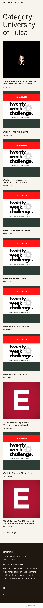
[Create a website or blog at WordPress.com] (4, 594)
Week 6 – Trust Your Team (15, 374)
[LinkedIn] (4, 588)
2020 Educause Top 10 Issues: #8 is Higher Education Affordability (18, 522)
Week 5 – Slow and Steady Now (17, 473)
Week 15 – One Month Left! (15, 132)
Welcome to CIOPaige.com (13, 2)
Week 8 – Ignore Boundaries (16, 326)
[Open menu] (38, 2)
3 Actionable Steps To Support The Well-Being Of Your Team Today (19, 82)
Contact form (9, 559)
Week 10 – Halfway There (14, 278)
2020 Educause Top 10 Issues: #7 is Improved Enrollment (17, 423)
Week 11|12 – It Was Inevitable (16, 230)
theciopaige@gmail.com (14, 556)
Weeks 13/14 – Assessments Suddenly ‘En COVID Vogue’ (16, 181)
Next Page (11, 532)
